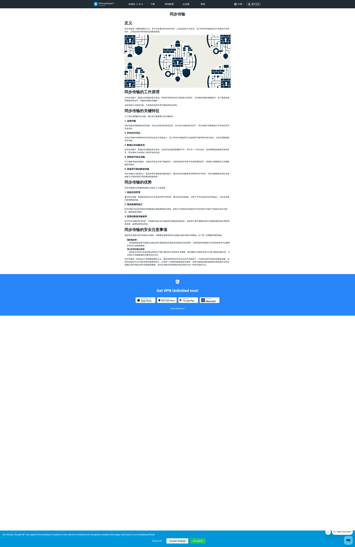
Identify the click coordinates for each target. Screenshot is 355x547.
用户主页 (255, 4)
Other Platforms (177, 308)
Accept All (198, 541)
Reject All (157, 541)
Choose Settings (177, 541)
